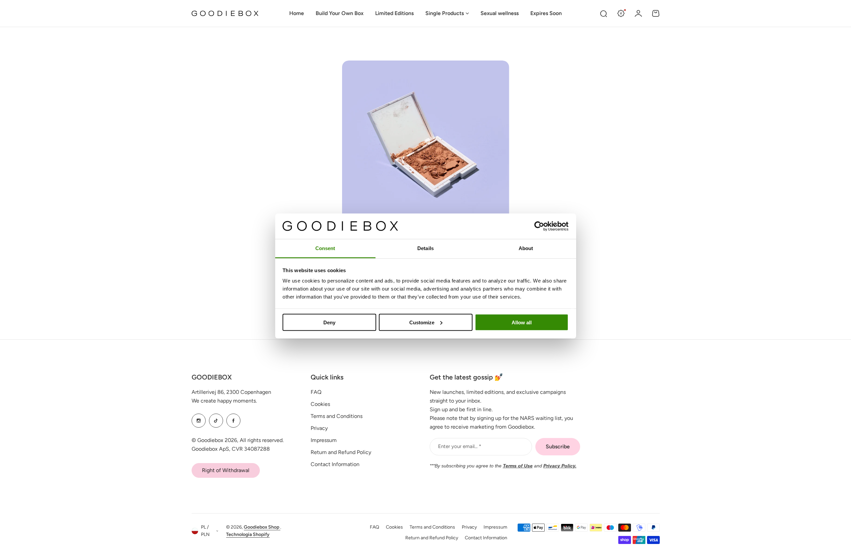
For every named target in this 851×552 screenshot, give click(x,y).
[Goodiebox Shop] (225, 13)
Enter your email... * (459, 446)
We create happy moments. (224, 401)
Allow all (522, 322)
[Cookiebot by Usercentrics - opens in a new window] (539, 226)
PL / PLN (205, 531)
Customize (421, 322)
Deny (329, 322)
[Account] (638, 13)
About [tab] (526, 248)
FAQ (316, 392)
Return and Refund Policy (341, 452)
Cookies (320, 404)
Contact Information (335, 464)
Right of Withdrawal (225, 470)
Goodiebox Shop (262, 527)
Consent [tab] (325, 248)
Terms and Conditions (336, 416)
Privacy (319, 428)
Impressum (324, 440)
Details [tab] (425, 248)
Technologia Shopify (248, 534)
